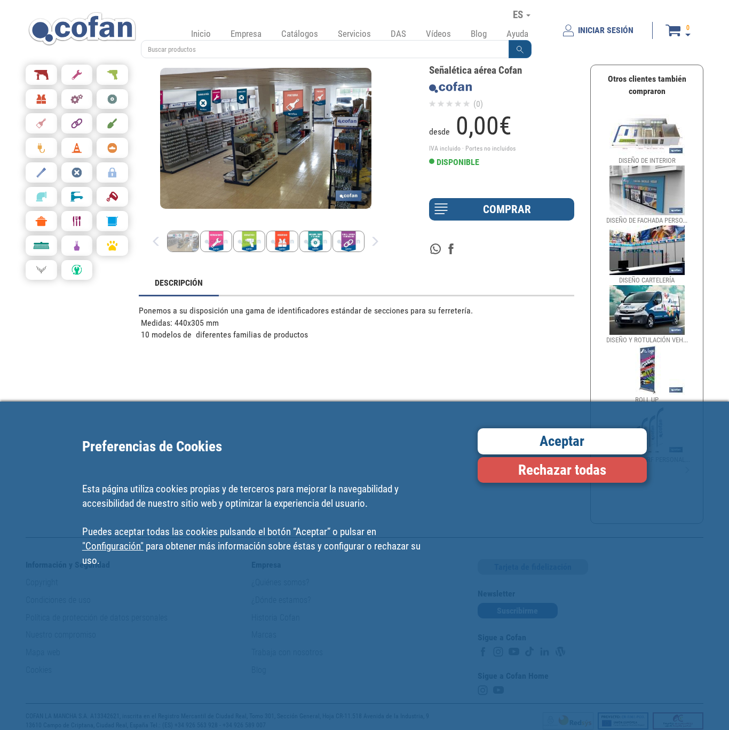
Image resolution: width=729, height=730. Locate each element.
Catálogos (299, 33)
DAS (398, 33)
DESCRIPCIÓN (179, 283)
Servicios (354, 33)
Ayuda (517, 33)
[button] (520, 49)
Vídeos (438, 33)
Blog (479, 33)
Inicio (201, 33)
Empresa (246, 33)
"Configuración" (113, 545)
